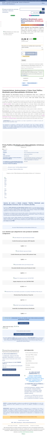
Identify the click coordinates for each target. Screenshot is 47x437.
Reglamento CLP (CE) (30, 358)
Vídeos (43, 3)
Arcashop (25, 85)
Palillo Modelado (32, 83)
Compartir (25, 78)
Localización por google (9, 369)
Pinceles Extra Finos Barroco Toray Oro (23, 295)
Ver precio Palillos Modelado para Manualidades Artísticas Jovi (24, 227)
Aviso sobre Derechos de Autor (32, 363)
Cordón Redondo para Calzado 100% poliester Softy (23, 254)
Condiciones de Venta (30, 356)
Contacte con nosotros (30, 367)
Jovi (24, 83)
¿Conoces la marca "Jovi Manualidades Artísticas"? (18, 167)
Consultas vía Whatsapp (12, 2)
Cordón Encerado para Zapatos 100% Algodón (23, 241)
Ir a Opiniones (24, 75)
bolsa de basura (13, 118)
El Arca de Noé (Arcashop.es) (8, 3)
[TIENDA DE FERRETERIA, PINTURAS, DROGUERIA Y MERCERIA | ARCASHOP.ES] (10, 10)
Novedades (28, 365)
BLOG (4, 2)
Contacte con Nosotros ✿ (24, 2)
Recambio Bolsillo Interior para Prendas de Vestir (23, 268)
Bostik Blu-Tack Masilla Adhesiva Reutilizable (23, 308)
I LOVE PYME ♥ (29, 361)
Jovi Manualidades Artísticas (38, 207)
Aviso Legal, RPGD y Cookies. (31, 354)
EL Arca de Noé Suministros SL (32, 352)
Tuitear (41, 78)
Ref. (3, 149)
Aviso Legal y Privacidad (13, 425)
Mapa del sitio (28, 369)
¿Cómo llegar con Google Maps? (11, 375)
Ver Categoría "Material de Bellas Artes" (15, 169)
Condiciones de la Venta (24, 425)
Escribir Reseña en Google (23, 420)
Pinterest (25, 80)
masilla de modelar (7, 104)
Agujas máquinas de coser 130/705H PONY (23, 281)
